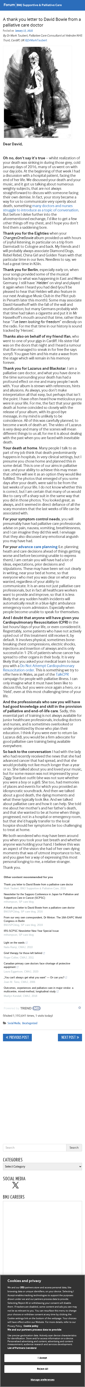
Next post (68, 1038)
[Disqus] (42, 1093)
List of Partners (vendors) (22, 1348)
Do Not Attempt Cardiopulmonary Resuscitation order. (38, 668)
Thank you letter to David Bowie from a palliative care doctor (38, 884)
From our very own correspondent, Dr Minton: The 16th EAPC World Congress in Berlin (43, 919)
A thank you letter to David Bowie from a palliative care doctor (39, 907)
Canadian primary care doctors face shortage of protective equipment (37, 965)
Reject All (42, 1369)
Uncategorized (29, 1023)
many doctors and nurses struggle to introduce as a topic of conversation (40, 208)
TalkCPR (62, 674)
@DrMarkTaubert (36, 40)
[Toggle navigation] (77, 5)
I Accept (42, 1358)
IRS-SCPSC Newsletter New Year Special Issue (31, 930)
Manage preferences (42, 1379)
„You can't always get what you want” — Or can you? (34, 977)
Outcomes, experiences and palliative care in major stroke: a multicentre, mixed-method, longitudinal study (38, 989)
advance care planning (38, 547)
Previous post (19, 1038)
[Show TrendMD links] (79, 1007)
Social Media (14, 1023)
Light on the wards (14, 942)
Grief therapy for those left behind (23, 953)
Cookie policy (31, 1326)
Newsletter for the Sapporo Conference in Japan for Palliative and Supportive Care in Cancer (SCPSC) (41, 896)
